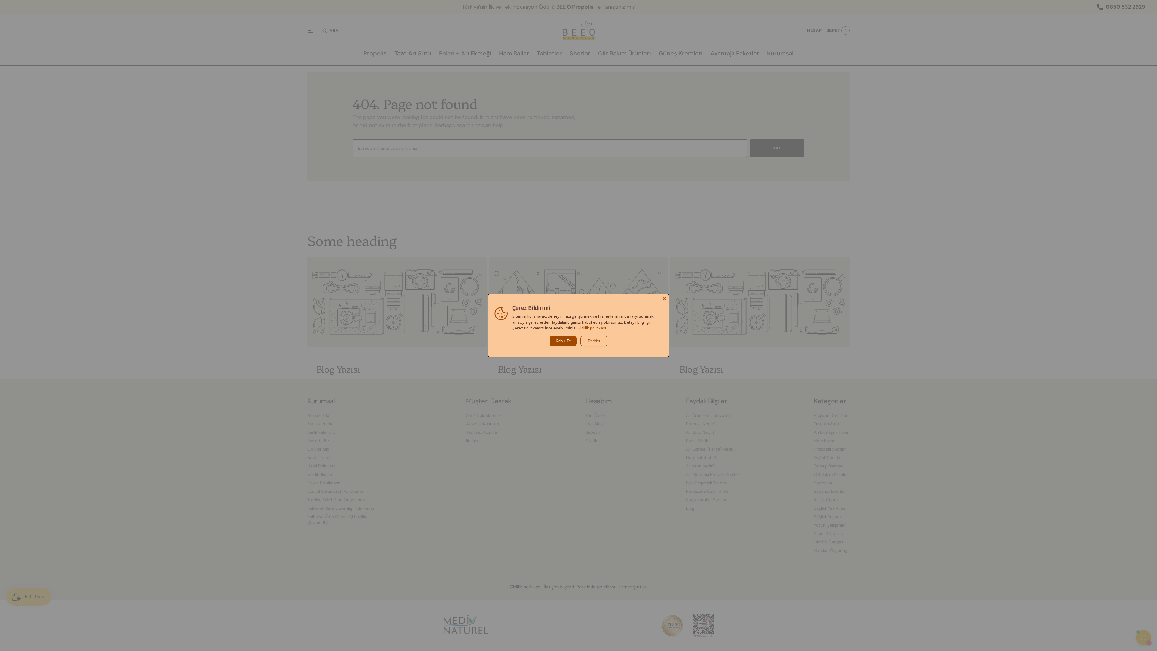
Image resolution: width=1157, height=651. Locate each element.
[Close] (664, 299)
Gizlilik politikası (591, 328)
